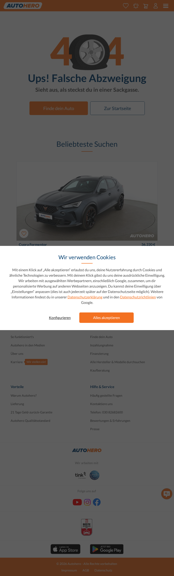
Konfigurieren (60, 317)
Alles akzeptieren (106, 317)
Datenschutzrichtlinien (138, 297)
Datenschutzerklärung (85, 297)
